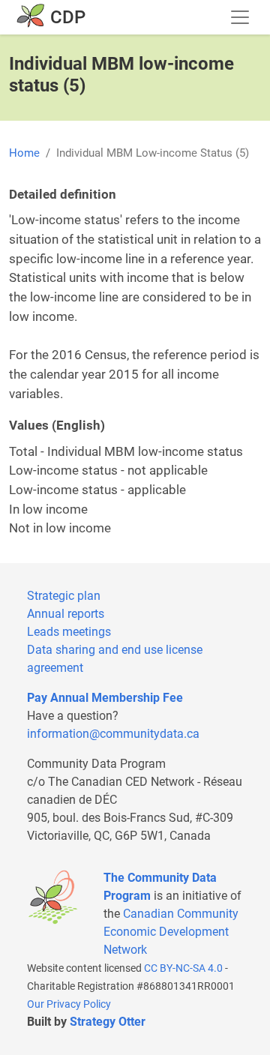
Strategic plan (63, 596)
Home (24, 153)
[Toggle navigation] (240, 17)
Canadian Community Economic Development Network (171, 932)
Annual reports (65, 614)
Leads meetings (69, 632)
